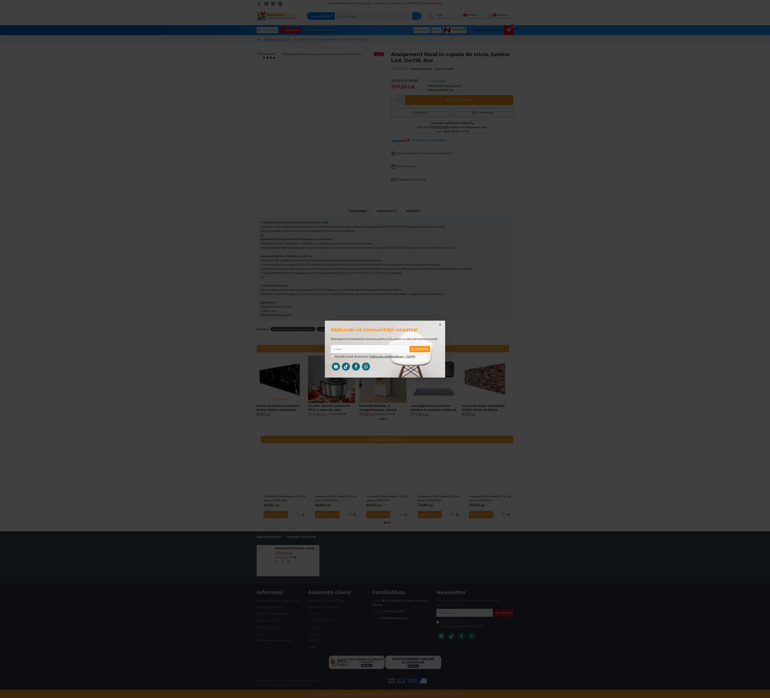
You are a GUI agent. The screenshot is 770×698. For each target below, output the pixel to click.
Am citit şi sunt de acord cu (375, 356)
